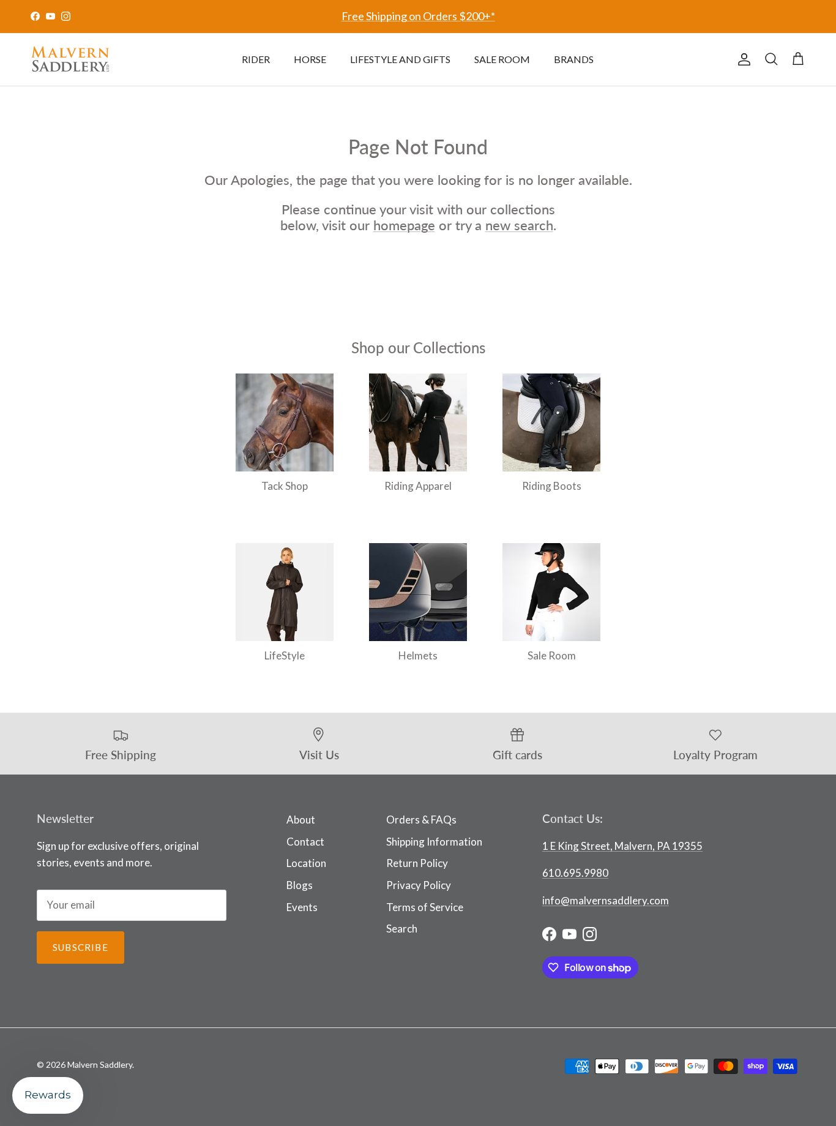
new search (519, 225)
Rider (256, 59)
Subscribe (80, 947)
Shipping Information (434, 841)
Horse (310, 59)
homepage (404, 225)
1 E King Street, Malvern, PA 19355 (622, 845)
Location (306, 863)
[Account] (742, 59)
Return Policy (417, 863)
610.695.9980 (575, 872)
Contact (305, 841)
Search (401, 928)
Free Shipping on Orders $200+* (418, 16)
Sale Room (502, 59)
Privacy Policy (418, 885)
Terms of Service (424, 907)
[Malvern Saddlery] (70, 59)
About (300, 819)
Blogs (299, 885)
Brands (574, 59)
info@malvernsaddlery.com (605, 900)
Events (302, 907)
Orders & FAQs (421, 819)
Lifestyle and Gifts (400, 59)
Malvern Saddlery (99, 1064)
